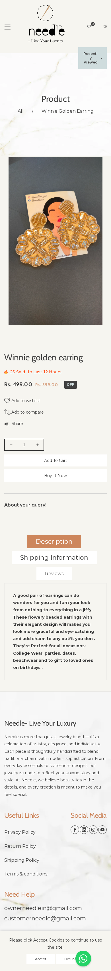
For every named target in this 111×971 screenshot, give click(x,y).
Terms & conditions (25, 874)
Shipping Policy (21, 860)
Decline (70, 959)
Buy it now (55, 475)
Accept (40, 959)
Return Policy (20, 846)
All (21, 111)
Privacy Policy (20, 832)
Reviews (54, 573)
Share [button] (17, 423)
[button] (7, 26)
